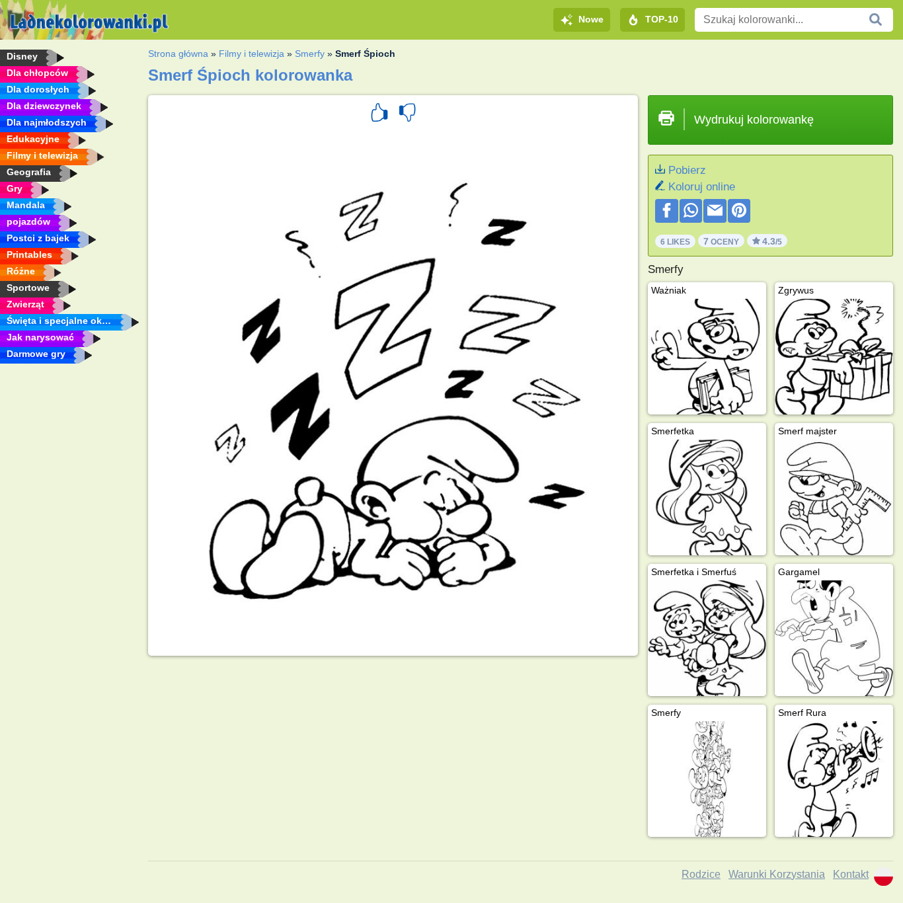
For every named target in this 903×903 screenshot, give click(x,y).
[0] (407, 114)
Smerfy (310, 53)
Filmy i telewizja (251, 53)
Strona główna (178, 53)
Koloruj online (701, 186)
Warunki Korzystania (776, 874)
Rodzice (701, 874)
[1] (379, 114)
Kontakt (851, 874)
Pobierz (687, 170)
